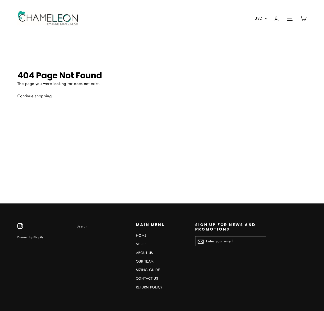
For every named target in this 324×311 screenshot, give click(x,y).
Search (82, 226)
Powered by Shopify (30, 237)
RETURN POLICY (149, 287)
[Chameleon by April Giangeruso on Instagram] (20, 225)
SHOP (141, 244)
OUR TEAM (144, 261)
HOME (141, 235)
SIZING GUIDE (148, 270)
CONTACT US (147, 278)
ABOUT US (144, 252)
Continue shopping (34, 96)
